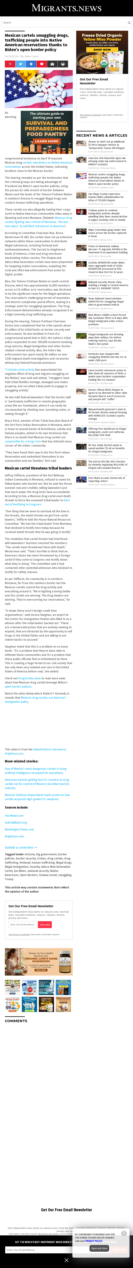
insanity (35, 866)
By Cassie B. (106, 403)
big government (46, 854)
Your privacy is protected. (19, 934)
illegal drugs (64, 862)
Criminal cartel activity (20, 369)
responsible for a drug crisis (23, 441)
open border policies (18, 686)
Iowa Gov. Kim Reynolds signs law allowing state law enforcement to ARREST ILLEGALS (107, 161)
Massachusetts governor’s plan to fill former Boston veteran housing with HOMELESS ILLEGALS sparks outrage (107, 414)
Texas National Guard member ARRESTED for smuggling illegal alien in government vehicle (106, 301)
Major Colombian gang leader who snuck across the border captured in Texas (107, 233)
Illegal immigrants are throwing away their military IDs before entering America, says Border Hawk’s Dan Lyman (105, 339)
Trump (9, 879)
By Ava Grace (106, 240)
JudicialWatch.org (16, 822)
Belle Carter (32, 56)
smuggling (64, 875)
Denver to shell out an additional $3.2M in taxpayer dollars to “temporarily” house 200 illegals (106, 144)
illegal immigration (16, 866)
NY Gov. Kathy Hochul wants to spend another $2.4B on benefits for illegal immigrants (106, 448)
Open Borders (29, 875)
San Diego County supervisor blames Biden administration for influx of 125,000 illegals (106, 197)
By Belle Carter (107, 188)
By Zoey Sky (106, 256)
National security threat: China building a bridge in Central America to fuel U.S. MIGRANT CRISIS (108, 285)
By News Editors (108, 485)
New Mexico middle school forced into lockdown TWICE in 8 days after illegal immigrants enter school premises (108, 320)
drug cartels (55, 858)
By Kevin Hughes (108, 347)
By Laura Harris (107, 152)
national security (38, 871)
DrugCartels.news (29, 678)
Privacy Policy (93, 1241)
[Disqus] (39, 1069)
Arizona (30, 854)
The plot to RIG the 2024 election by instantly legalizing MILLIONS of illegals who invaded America (107, 464)
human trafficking (43, 862)
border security (26, 858)
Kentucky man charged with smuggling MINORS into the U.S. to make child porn (107, 357)
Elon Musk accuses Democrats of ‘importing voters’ (106, 480)
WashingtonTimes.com (19, 829)
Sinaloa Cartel (48, 875)
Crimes (41, 858)
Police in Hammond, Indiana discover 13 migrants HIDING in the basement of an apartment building (108, 249)
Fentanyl (24, 862)
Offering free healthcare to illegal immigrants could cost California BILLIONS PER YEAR (107, 432)
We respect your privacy (48, 1234)
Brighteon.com (14, 836)
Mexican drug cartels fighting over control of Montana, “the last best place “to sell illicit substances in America (38, 222)
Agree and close (99, 1248)
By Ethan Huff (106, 383)
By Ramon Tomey (108, 168)
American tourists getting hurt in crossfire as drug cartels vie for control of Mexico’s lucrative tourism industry (37, 784)
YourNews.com (14, 815)
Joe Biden (20, 871)
